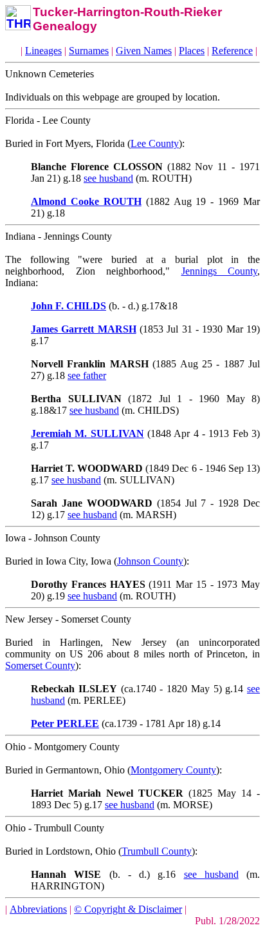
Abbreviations (38, 909)
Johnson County (150, 561)
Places (192, 50)
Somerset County (40, 665)
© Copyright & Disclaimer (128, 909)
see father (87, 375)
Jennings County (219, 271)
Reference (232, 50)
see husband (108, 178)
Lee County (155, 143)
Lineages (43, 50)
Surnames (89, 50)
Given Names (144, 50)
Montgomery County (173, 769)
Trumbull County (157, 851)
